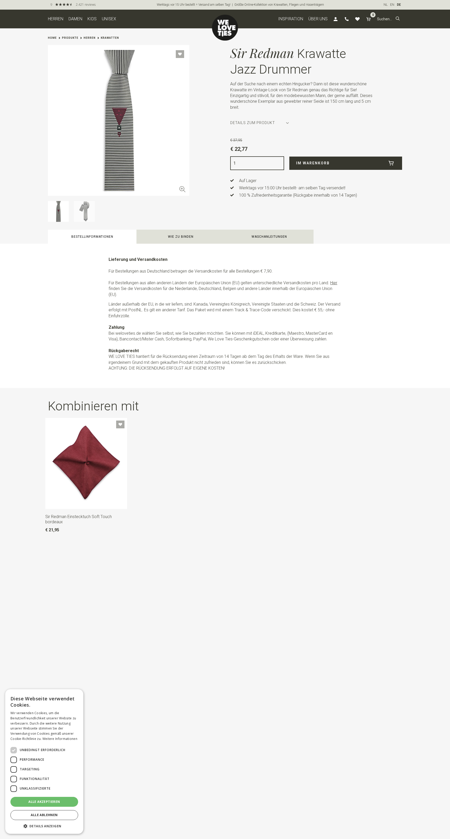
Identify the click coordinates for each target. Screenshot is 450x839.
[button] (397, 19)
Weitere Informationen (59, 739)
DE (399, 5)
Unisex (109, 18)
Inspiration (290, 18)
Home (52, 37)
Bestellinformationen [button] (92, 236)
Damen (75, 18)
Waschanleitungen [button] (269, 236)
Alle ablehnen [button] (44, 815)
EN (392, 5)
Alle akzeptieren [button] (44, 801)
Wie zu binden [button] (180, 236)
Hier (333, 282)
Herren (55, 18)
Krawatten (110, 37)
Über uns (318, 18)
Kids (92, 18)
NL (386, 5)
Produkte (70, 37)
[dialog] (44, 761)
